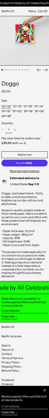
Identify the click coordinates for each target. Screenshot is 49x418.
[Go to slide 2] (5, 70)
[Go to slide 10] (28, 70)
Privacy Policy (10, 362)
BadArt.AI (7, 11)
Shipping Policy (11, 366)
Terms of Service (12, 358)
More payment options (24, 171)
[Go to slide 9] (25, 70)
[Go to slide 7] (19, 70)
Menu (32, 11)
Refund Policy (10, 370)
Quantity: (7, 123)
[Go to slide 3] (8, 70)
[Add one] (14, 129)
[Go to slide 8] (22, 70)
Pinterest (7, 384)
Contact (6, 354)
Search (6, 345)
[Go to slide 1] (2, 70)
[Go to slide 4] (10, 70)
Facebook (7, 380)
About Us (7, 349)
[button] (43, 11)
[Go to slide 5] (13, 70)
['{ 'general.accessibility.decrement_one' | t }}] (2, 129)
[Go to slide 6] (16, 70)
